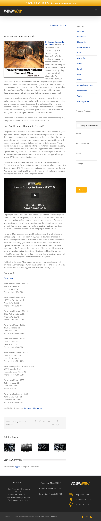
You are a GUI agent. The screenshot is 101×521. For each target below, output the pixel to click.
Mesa (79, 79)
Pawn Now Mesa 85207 (51, 483)
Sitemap (54, 516)
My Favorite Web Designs (41, 516)
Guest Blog (81, 58)
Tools (79, 96)
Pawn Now (8, 278)
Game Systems (83, 47)
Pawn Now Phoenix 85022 (50, 494)
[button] (5, 448)
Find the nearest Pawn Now (64, 3)
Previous (54, 25)
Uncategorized (83, 101)
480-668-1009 (38, 2)
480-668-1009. (21, 494)
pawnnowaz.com (20, 500)
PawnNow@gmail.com (20, 497)
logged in (19, 466)
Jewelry (80, 69)
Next (62, 25)
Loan (79, 74)
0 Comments (37, 408)
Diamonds (27, 408)
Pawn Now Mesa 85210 (51, 488)
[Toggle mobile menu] (96, 10)
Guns (79, 63)
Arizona (80, 31)
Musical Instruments (85, 85)
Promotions (82, 90)
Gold (79, 52)
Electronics (81, 42)
